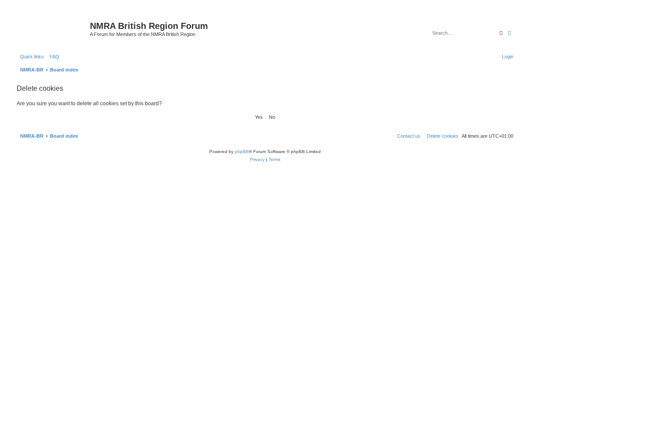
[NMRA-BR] (52, 28)
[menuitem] (52, 56)
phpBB (242, 151)
